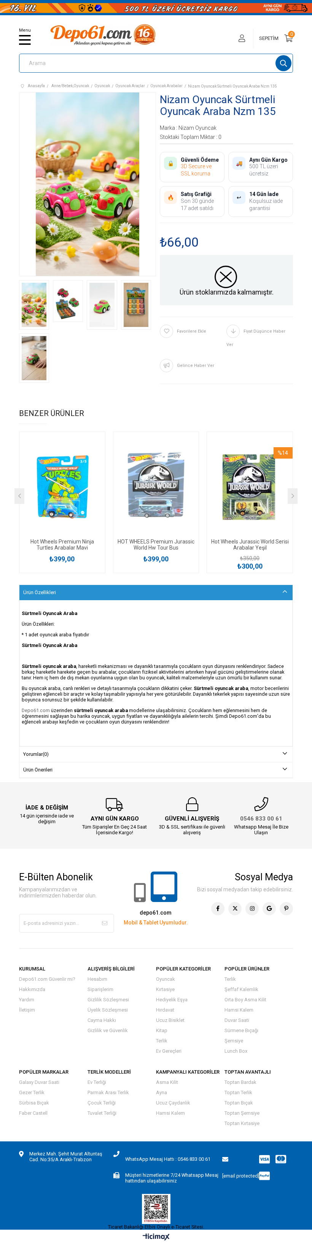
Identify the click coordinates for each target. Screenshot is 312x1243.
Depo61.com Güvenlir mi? (47, 979)
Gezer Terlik (32, 1092)
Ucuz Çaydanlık (173, 1103)
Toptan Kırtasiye (241, 1123)
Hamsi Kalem (238, 1010)
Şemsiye (233, 1041)
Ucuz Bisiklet (170, 1020)
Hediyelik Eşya (172, 999)
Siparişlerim (100, 989)
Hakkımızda (32, 989)
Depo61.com (36, 710)
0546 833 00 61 (261, 818)
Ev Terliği (97, 1082)
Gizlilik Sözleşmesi (108, 999)
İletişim (27, 1010)
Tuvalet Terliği (102, 1113)
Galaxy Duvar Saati (39, 1082)
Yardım (26, 999)
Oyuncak (165, 979)
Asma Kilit (167, 1082)
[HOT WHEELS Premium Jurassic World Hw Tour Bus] (156, 487)
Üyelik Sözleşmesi (108, 1010)
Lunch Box (235, 1051)
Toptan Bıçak (238, 1103)
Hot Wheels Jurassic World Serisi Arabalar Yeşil (250, 545)
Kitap (161, 1030)
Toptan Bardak (240, 1082)
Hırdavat (165, 1010)
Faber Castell (33, 1113)
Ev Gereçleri (168, 1051)
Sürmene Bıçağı (241, 1030)
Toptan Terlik (238, 1092)
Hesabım (97, 979)
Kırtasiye (165, 989)
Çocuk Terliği (102, 1103)
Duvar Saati (236, 1020)
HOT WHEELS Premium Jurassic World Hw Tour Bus (156, 545)
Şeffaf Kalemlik (241, 989)
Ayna (161, 1092)
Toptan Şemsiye (241, 1113)
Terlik (161, 1041)
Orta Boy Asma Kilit (245, 999)
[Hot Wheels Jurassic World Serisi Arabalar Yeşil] (249, 487)
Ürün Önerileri (38, 770)
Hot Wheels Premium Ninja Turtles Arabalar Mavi (62, 545)
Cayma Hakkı (102, 1020)
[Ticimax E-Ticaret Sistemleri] (156, 1237)
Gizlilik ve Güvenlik (108, 1030)
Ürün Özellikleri (39, 592)
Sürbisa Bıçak (34, 1103)
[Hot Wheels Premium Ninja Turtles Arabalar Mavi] (62, 487)
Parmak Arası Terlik (108, 1092)
